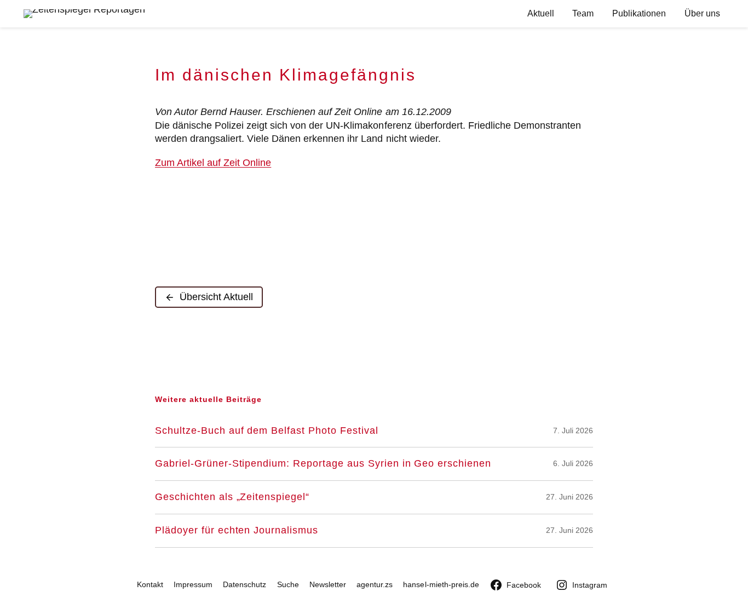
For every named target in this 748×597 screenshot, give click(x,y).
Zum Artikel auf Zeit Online (213, 162)
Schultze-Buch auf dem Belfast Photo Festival (266, 431)
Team (583, 13)
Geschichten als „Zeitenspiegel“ (232, 497)
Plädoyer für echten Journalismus (236, 530)
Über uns (702, 13)
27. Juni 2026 (569, 496)
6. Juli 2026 (573, 463)
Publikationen (639, 13)
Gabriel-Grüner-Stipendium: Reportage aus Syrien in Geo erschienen (323, 463)
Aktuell (540, 13)
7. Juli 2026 (573, 430)
